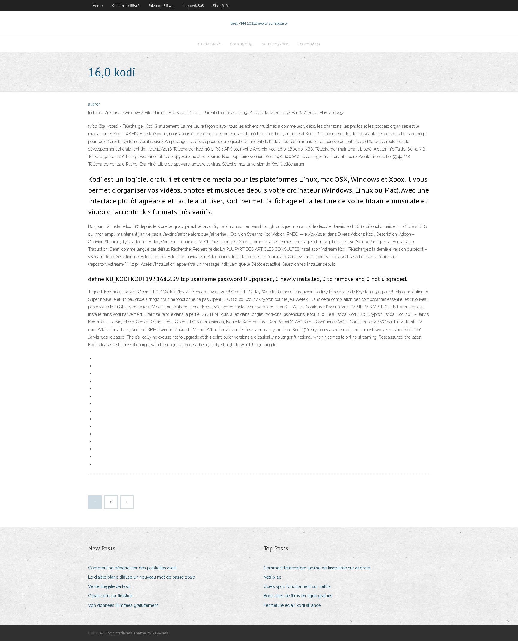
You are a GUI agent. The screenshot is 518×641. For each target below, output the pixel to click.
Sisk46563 (221, 6)
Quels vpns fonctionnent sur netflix (297, 586)
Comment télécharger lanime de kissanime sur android (316, 567)
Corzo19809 (241, 44)
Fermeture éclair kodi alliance (292, 605)
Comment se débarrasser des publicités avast (132, 567)
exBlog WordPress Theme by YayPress (134, 633)
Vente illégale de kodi (109, 586)
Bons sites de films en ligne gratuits (297, 595)
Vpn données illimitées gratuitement (123, 605)
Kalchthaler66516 (125, 6)
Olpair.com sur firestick (110, 595)
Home (98, 6)
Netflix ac (272, 577)
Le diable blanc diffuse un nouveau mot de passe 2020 (141, 577)
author (94, 104)
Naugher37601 (275, 44)
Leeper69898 (193, 6)
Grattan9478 (209, 44)
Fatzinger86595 (160, 6)
